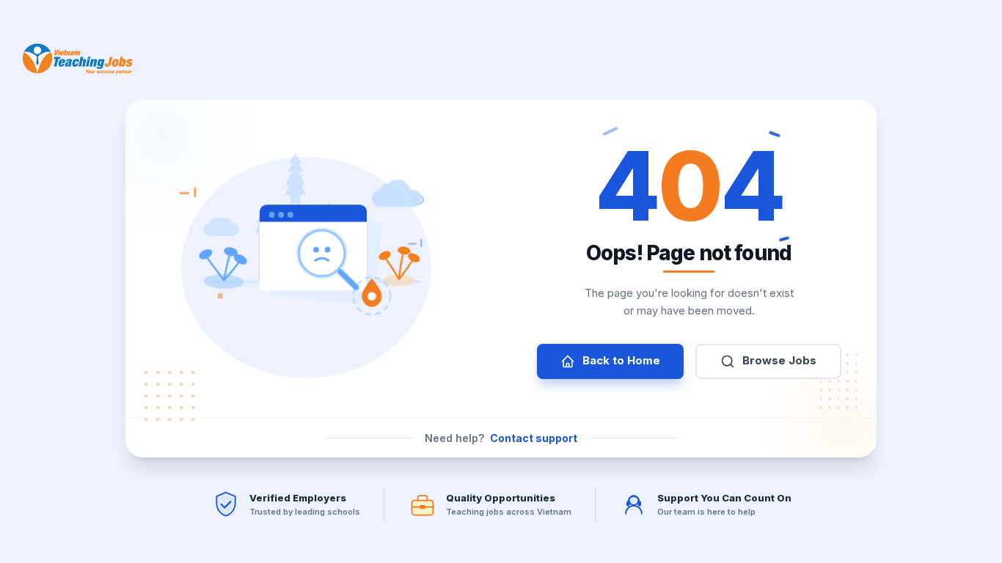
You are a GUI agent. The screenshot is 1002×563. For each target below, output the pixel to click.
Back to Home (621, 360)
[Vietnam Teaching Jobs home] (81, 58)
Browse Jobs (779, 360)
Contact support (533, 438)
